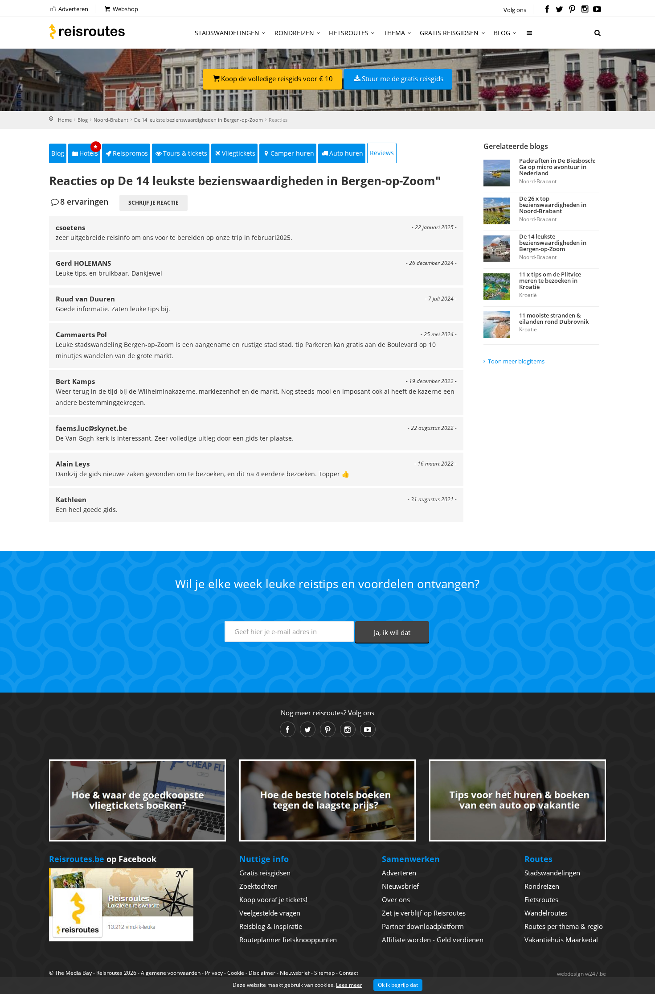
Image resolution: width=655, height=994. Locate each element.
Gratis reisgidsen (449, 33)
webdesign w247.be (581, 974)
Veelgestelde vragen (269, 912)
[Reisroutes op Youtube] (597, 10)
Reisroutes (87, 31)
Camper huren (292, 153)
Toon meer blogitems (516, 361)
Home (65, 119)
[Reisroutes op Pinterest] (571, 10)
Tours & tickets (185, 153)
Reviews (382, 152)
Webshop (124, 9)
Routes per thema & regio (563, 926)
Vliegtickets (238, 153)
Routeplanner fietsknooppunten (288, 939)
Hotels (88, 150)
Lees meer (349, 985)
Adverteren (72, 9)
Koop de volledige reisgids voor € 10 (277, 78)
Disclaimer (262, 973)
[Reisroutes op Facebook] (547, 10)
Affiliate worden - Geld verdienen (432, 939)
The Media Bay (73, 973)
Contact (348, 973)
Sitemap (324, 973)
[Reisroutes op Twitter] (559, 10)
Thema (394, 33)
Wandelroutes (545, 912)
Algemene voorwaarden (171, 973)
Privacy (214, 973)
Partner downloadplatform (423, 926)
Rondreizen (294, 33)
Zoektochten (258, 886)
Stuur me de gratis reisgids (402, 78)
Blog (502, 33)
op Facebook (102, 859)
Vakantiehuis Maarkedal (561, 939)
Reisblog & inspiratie (270, 926)
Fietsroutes (348, 33)
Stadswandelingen (227, 33)
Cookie (235, 973)
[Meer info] (529, 36)
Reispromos (130, 153)
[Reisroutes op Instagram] (584, 10)
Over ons (396, 899)
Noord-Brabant (111, 119)
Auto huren (346, 153)
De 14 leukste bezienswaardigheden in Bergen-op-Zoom (198, 119)
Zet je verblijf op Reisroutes (424, 912)
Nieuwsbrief (400, 886)
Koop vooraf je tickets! (273, 899)
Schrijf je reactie (153, 202)
